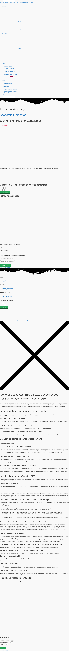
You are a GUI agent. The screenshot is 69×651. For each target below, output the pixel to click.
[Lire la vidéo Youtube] (34, 147)
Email (1, 189)
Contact (3, 77)
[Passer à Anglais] (2, 311)
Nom (1, 303)
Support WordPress (8, 66)
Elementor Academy (4, 125)
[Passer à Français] (2, 313)
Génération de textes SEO (9, 68)
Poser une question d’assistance (10, 74)
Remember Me (4, 645)
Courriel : (2, 304)
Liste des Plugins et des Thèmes (10, 71)
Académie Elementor (6, 5)
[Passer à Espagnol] (2, 310)
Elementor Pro (8, 76)
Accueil (3, 63)
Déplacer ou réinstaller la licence (10, 72)
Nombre (1, 188)
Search (1, 0)
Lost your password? (4, 650)
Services (3, 65)
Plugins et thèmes (5, 69)
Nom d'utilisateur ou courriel (5, 642)
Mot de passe (2, 644)
